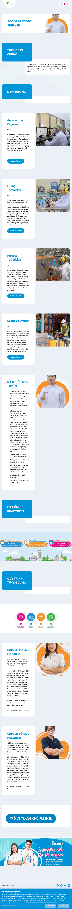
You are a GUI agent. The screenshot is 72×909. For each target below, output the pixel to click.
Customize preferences (8, 905)
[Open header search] (61, 4)
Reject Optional (63, 905)
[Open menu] (67, 4)
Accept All (50, 905)
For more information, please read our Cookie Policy (41, 902)
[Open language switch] (64, 4)
